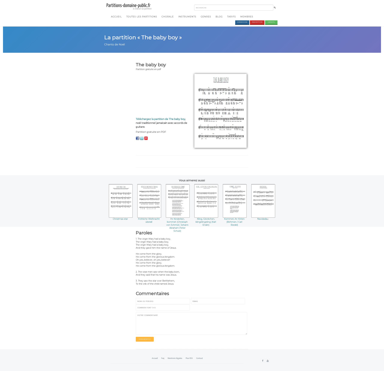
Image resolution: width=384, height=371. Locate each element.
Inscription (257, 22)
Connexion (242, 22)
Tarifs (231, 16)
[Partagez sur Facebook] (137, 138)
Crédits (271, 22)
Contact (199, 358)
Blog (219, 16)
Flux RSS (189, 358)
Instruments (187, 16)
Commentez (145, 339)
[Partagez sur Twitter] (142, 138)
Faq (162, 358)
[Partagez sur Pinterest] (146, 138)
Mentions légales (175, 358)
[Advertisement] (163, 95)
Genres (206, 16)
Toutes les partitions (141, 16)
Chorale (168, 16)
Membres (246, 16)
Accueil (116, 16)
